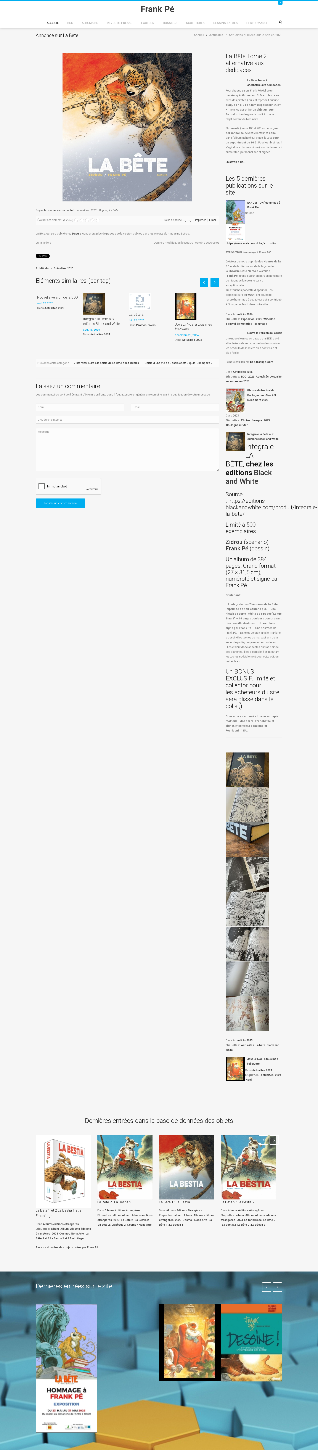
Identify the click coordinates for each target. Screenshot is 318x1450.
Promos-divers (146, 325)
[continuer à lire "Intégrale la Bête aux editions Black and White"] (235, 441)
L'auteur (147, 23)
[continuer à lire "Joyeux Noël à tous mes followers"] (235, 1069)
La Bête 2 (136, 314)
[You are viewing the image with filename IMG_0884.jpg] (247, 804)
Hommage (260, 323)
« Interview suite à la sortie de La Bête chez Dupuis (106, 363)
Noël (249, 1079)
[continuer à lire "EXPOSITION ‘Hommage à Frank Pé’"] (235, 220)
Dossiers (170, 23)
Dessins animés (225, 23)
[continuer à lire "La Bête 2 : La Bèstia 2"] (248, 1167)
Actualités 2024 (192, 339)
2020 (94, 210)
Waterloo (269, 319)
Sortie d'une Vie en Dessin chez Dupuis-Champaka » (178, 363)
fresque (257, 420)
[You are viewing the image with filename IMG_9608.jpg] (247, 909)
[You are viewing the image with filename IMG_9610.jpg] (247, 978)
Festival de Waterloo (239, 323)
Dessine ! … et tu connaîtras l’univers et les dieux (249, 1394)
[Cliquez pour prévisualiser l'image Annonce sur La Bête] (127, 127)
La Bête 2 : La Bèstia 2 (111, 1224)
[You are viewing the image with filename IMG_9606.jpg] (247, 839)
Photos (245, 420)
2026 (259, 319)
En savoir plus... (236, 162)
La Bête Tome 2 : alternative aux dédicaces (264, 83)
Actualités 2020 (63, 268)
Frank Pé (238, 548)
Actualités (83, 210)
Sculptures (195, 23)
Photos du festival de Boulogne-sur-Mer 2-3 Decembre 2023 (261, 395)
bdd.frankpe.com (261, 361)
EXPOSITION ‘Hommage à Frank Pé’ (263, 205)
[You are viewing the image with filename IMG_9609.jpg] (247, 944)
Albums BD (90, 23)
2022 (178, 1220)
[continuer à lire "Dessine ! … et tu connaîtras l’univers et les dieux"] (251, 1342)
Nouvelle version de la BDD (57, 297)
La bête (113, 210)
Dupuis (103, 210)
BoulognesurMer (237, 425)
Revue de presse (119, 23)
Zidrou (234, 542)
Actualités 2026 (54, 308)
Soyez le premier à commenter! (55, 210)
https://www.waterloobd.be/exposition (252, 243)
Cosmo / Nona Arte (71, 1233)
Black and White (249, 476)
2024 (278, 1075)
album (55, 1228)
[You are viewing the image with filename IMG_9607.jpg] (247, 874)
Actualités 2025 (100, 334)
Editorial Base (253, 1220)
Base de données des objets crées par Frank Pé (67, 1247)
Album (64, 1228)
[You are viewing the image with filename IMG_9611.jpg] (247, 1013)
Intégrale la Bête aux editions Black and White (101, 321)
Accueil (53, 23)
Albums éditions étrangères (61, 1224)
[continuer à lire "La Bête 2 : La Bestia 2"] (125, 1167)
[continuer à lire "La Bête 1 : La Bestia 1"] (186, 1167)
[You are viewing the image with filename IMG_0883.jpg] (247, 769)
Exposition (247, 319)
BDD (70, 23)
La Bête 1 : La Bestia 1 (176, 1202)
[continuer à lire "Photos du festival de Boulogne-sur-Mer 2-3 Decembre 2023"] (235, 400)
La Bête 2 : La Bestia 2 (114, 1202)
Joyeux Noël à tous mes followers (193, 326)
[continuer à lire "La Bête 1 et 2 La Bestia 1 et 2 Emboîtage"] (63, 1171)
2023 (236, 415)
